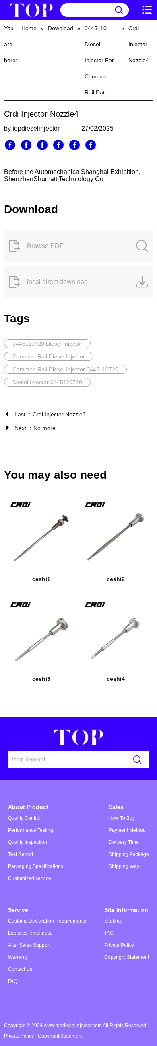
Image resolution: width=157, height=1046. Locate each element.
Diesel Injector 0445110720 (47, 382)
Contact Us (20, 969)
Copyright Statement (126, 957)
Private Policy (119, 945)
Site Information (126, 910)
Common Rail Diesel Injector (48, 356)
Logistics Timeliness (30, 933)
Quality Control (24, 818)
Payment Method (127, 830)
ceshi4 (116, 678)
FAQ (12, 981)
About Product (28, 807)
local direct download (57, 281)
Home (29, 28)
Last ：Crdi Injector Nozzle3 (50, 414)
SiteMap (113, 921)
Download (60, 28)
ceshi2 (116, 579)
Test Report (20, 854)
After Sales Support (29, 945)
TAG (109, 933)
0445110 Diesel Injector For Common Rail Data (99, 60)
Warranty (18, 957)
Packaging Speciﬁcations (35, 866)
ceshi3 (41, 678)
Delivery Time (124, 842)
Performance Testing (30, 830)
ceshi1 (41, 579)
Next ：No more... (37, 428)
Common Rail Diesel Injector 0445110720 (65, 369)
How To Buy (122, 818)
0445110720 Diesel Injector (47, 343)
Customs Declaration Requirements (47, 921)
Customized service (29, 878)
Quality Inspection (27, 842)
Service (18, 910)
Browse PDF (45, 245)
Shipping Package (129, 854)
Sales (116, 807)
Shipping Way (124, 866)
